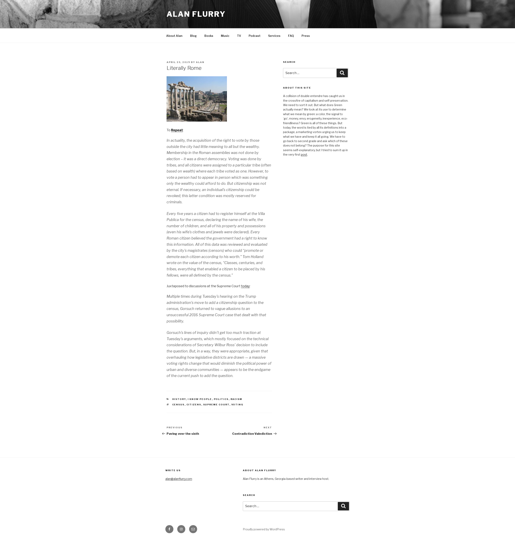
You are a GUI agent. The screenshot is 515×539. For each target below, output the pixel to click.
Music (225, 35)
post (304, 154)
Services (274, 35)
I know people (200, 399)
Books (208, 35)
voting (237, 404)
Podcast (255, 35)
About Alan (174, 35)
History (179, 399)
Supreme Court (216, 404)
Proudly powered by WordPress (264, 529)
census (178, 404)
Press (306, 35)
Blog (193, 35)
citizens (193, 404)
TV (239, 35)
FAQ (291, 35)
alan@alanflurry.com (178, 478)
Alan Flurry (196, 14)
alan (200, 62)
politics (221, 399)
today (245, 286)
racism (236, 399)
